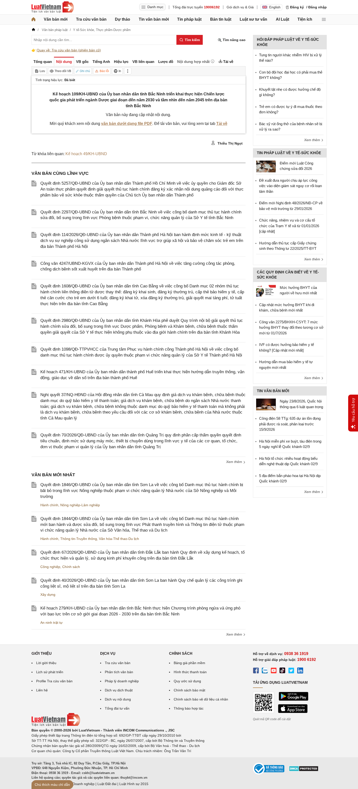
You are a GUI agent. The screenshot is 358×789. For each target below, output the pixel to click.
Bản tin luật (220, 19)
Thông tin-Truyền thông (78, 539)
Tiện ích (304, 19)
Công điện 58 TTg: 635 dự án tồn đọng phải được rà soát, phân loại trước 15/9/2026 (290, 424)
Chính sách (71, 567)
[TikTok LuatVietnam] (282, 671)
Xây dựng (47, 594)
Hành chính (49, 505)
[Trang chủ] (33, 19)
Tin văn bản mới (154, 19)
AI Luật (282, 19)
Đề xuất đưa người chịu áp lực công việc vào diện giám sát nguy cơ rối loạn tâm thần (290, 186)
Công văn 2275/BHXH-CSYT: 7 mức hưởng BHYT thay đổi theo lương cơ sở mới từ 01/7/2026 (291, 327)
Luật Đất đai (106, 784)
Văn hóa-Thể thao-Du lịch (119, 539)
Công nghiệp (50, 567)
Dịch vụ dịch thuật (119, 690)
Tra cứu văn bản (91, 19)
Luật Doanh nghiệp (79, 784)
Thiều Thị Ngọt (230, 143)
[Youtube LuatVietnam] (274, 671)
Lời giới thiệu (46, 663)
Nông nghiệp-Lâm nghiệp (80, 505)
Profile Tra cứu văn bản (54, 681)
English (274, 7)
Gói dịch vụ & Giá (240, 7)
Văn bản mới (55, 19)
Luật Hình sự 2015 (133, 784)
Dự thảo (122, 19)
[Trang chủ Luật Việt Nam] (52, 7)
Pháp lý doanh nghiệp (122, 681)
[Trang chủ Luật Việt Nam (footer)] (55, 725)
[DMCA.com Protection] (303, 770)
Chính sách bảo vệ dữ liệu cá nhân (201, 699)
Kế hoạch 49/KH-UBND (86, 154)
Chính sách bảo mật (189, 690)
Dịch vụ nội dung (118, 699)
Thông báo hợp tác (188, 708)
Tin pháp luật (189, 19)
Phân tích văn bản (119, 672)
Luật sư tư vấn (253, 19)
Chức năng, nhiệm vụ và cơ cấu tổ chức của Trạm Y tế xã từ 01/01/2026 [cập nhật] (289, 225)
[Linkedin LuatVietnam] (300, 671)
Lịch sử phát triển (49, 672)
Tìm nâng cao (234, 40)
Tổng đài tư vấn (117, 708)
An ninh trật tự (51, 623)
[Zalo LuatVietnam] (265, 671)
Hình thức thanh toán (190, 672)
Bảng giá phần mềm (189, 663)
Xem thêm (234, 462)
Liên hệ (42, 690)
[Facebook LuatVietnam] (256, 671)
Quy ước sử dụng (187, 681)
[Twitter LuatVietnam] (291, 671)
